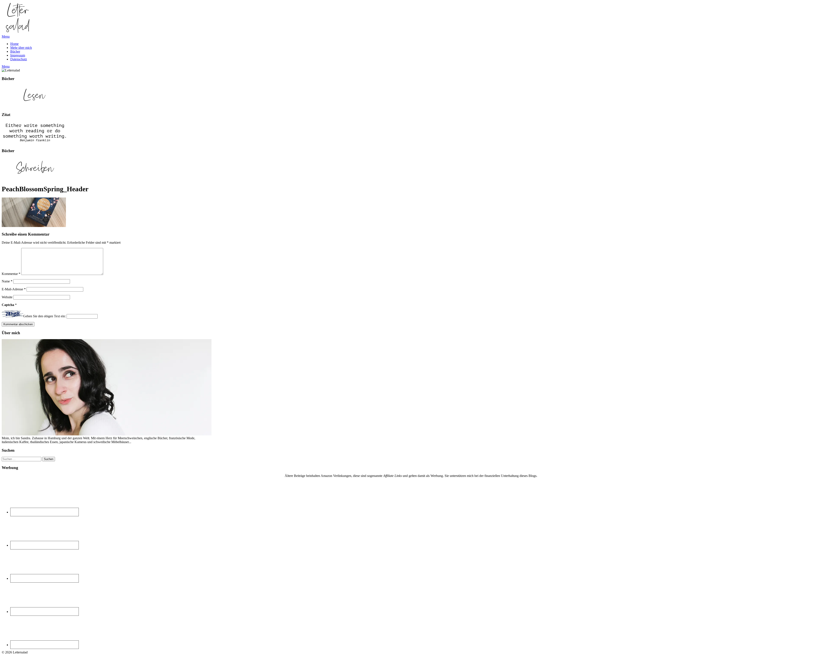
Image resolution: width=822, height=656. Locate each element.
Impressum (17, 55)
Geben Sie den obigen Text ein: (44, 316)
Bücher (15, 51)
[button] (18, 18)
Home (14, 44)
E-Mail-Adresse (14, 289)
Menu (6, 36)
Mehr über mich (21, 47)
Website (7, 297)
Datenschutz (18, 59)
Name (7, 281)
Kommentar (11, 274)
